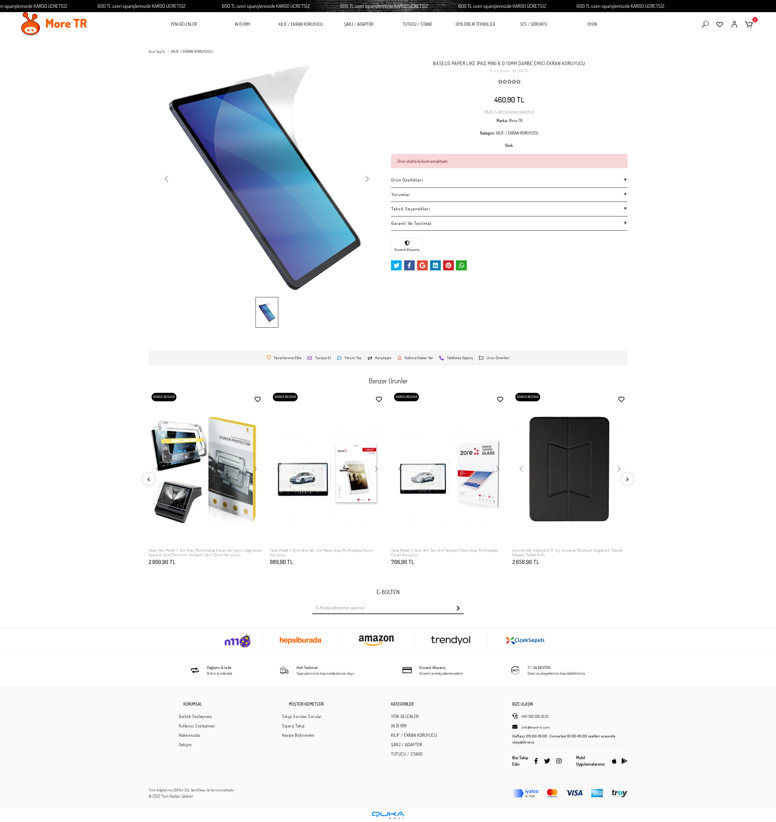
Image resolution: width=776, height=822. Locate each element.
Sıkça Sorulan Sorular (302, 716)
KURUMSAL (192, 704)
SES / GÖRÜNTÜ (533, 24)
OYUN (592, 24)
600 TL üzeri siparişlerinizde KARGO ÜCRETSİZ (142, 6)
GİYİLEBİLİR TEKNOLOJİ (475, 24)
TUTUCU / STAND (417, 24)
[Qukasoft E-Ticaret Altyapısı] (388, 815)
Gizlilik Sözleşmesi (195, 716)
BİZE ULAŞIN (522, 704)
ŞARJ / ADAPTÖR (358, 24)
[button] (750, 24)
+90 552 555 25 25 (534, 716)
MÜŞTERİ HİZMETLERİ (306, 704)
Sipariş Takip (293, 725)
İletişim (185, 744)
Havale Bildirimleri (298, 735)
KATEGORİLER (402, 704)
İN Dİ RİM (242, 24)
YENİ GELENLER (184, 24)
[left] (148, 479)
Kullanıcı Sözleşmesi (197, 725)
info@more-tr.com (535, 727)
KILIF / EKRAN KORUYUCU (301, 24)
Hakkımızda (189, 735)
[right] (627, 479)
